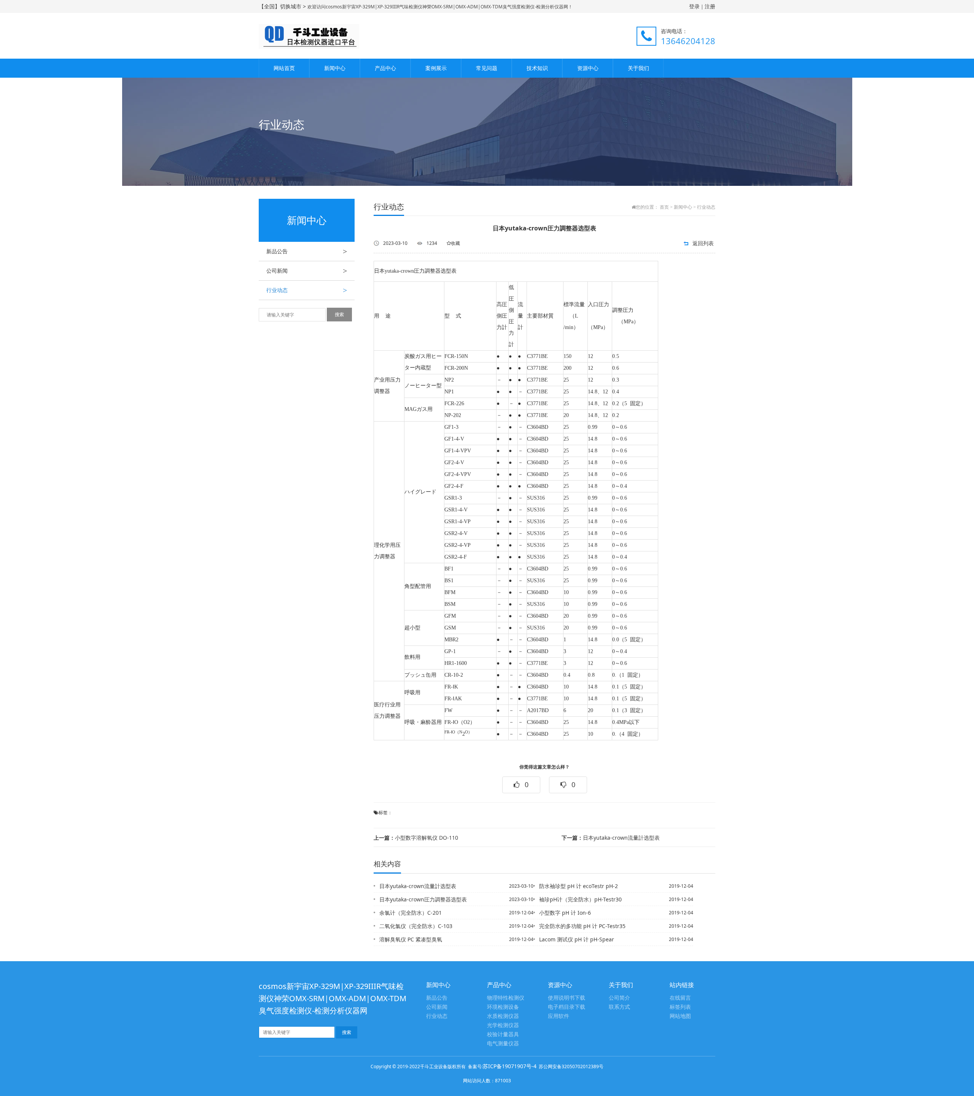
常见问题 (486, 68)
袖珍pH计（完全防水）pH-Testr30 (580, 899)
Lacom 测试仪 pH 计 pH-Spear (576, 939)
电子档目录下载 (566, 1007)
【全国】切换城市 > (283, 6)
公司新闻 (306, 271)
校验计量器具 (503, 1034)
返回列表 (703, 243)
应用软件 (558, 1016)
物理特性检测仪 (505, 998)
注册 (710, 6)
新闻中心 (334, 68)
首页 (664, 207)
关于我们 (638, 68)
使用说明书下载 (566, 998)
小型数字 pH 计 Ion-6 (565, 912)
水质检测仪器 (503, 1016)
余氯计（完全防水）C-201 (410, 912)
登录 (694, 6)
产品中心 (385, 68)
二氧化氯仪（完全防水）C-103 (415, 926)
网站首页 (284, 68)
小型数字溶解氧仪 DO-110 (416, 837)
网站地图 (680, 1016)
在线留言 (680, 998)
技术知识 (537, 68)
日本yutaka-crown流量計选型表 (611, 837)
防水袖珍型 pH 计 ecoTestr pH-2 (578, 886)
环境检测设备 (503, 1007)
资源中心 (587, 68)
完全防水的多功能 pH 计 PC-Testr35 (582, 926)
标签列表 (680, 1007)
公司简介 (619, 998)
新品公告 (306, 251)
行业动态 (306, 290)
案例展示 (436, 68)
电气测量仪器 (503, 1043)
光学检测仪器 (503, 1025)
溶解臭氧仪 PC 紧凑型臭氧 (410, 939)
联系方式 (619, 1007)
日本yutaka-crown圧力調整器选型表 (423, 899)
